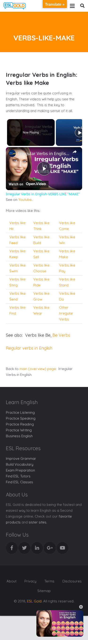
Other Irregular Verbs (66, 313)
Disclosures (72, 581)
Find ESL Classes (19, 482)
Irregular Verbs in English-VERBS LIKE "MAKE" (44, 153)
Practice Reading (20, 424)
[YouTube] (62, 548)
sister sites (37, 522)
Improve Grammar (21, 458)
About (11, 581)
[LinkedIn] (37, 548)
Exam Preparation (20, 470)
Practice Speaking (20, 418)
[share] (74, 151)
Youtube (25, 199)
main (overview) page (37, 369)
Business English (19, 436)
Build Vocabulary (19, 464)
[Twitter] (24, 548)
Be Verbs (61, 335)
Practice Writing (19, 430)
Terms (49, 581)
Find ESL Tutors (18, 476)
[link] (12, 153)
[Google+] (50, 548)
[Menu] (72, 6)
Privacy (30, 581)
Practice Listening (20, 412)
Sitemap (44, 591)
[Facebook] (12, 548)
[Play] (79, 132)
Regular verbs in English (29, 348)
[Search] (82, 6)
